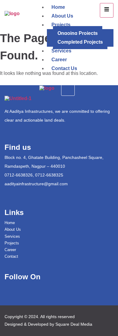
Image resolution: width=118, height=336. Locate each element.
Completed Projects (80, 42)
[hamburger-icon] (106, 10)
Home (58, 7)
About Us (62, 15)
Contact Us (64, 68)
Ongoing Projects (77, 33)
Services (61, 50)
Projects (60, 24)
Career (59, 59)
